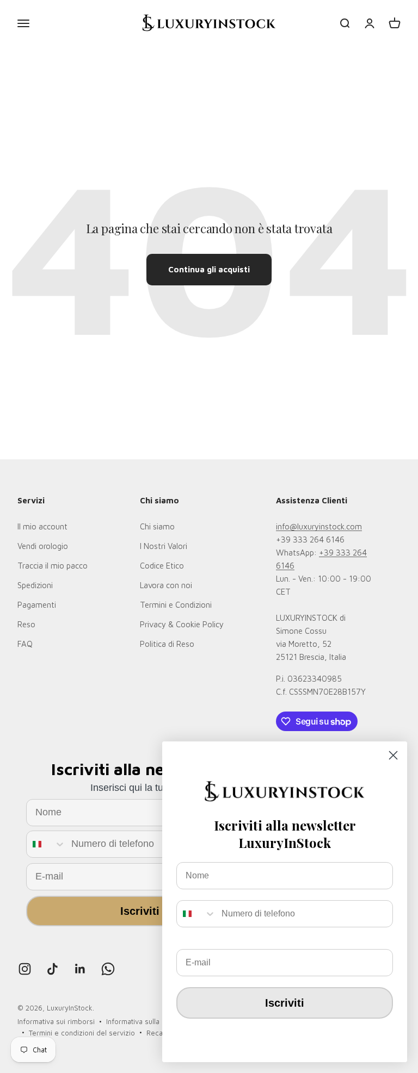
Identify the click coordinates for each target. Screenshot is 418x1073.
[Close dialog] (393, 755)
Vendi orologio (42, 546)
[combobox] (46, 844)
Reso (26, 624)
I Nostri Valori (163, 546)
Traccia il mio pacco (52, 565)
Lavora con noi (166, 585)
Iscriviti (139, 911)
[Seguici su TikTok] (52, 969)
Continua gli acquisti (209, 269)
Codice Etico (162, 565)
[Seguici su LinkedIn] (80, 969)
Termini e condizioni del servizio (82, 1032)
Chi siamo (157, 526)
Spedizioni (35, 585)
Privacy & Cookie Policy (182, 624)
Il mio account (42, 526)
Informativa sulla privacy (146, 1021)
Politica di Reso (167, 643)
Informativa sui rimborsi (56, 1021)
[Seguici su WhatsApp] (108, 969)
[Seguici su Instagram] (24, 969)
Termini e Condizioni (176, 604)
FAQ (25, 643)
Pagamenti (36, 604)
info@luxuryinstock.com (319, 526)
